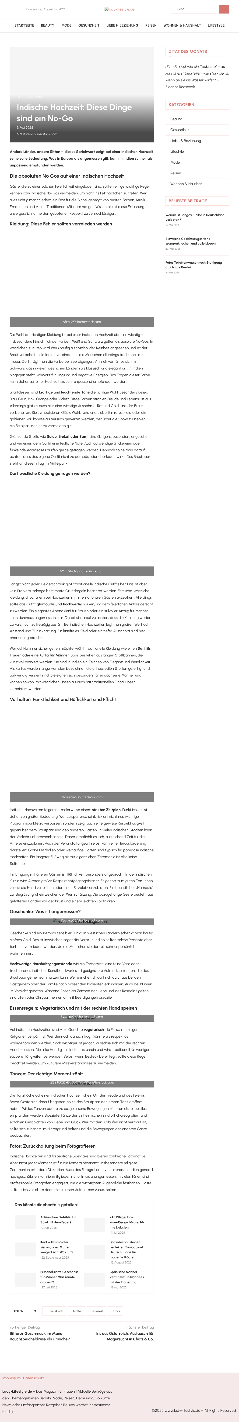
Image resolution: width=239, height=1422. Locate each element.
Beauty (47, 25)
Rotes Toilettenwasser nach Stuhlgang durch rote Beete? (193, 265)
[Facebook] (11, 9)
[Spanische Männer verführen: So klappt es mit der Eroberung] (94, 1280)
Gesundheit (88, 25)
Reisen (151, 25)
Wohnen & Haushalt (182, 25)
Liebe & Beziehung (122, 25)
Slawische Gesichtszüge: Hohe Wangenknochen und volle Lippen (190, 241)
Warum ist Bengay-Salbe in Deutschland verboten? (195, 217)
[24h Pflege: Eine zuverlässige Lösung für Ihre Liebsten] (94, 1225)
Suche (224, 9)
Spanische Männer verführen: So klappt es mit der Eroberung (127, 1277)
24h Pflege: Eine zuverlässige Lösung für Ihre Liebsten (127, 1222)
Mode (66, 25)
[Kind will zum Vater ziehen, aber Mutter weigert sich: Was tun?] (25, 1249)
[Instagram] (18, 9)
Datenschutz (33, 1378)
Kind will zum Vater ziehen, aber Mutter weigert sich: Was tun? (56, 1247)
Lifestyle (216, 25)
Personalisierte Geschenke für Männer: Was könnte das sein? (59, 1277)
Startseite (24, 25)
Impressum (11, 1378)
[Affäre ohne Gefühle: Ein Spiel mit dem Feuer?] (25, 1222)
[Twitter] (15, 9)
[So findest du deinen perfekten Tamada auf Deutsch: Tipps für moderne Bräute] (94, 1252)
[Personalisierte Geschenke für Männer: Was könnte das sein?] (25, 1280)
